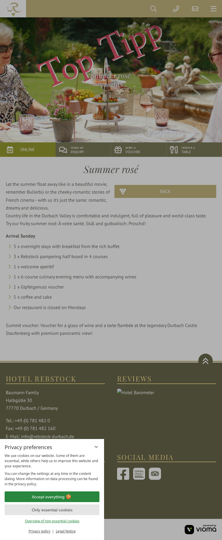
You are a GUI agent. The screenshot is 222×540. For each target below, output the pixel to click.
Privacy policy (39, 531)
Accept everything (48, 497)
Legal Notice (66, 531)
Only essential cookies (52, 510)
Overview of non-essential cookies (52, 521)
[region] (52, 470)
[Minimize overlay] (96, 447)
